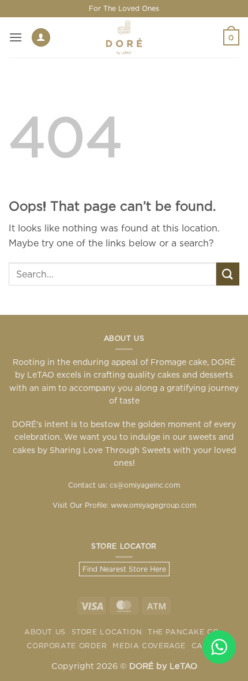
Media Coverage (149, 645)
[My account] (41, 37)
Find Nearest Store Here (124, 569)
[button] (15, 37)
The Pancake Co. (184, 632)
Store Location (107, 632)
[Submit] (227, 273)
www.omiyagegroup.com (153, 505)
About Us (45, 632)
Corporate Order (67, 645)
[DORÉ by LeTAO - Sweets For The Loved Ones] (124, 37)
